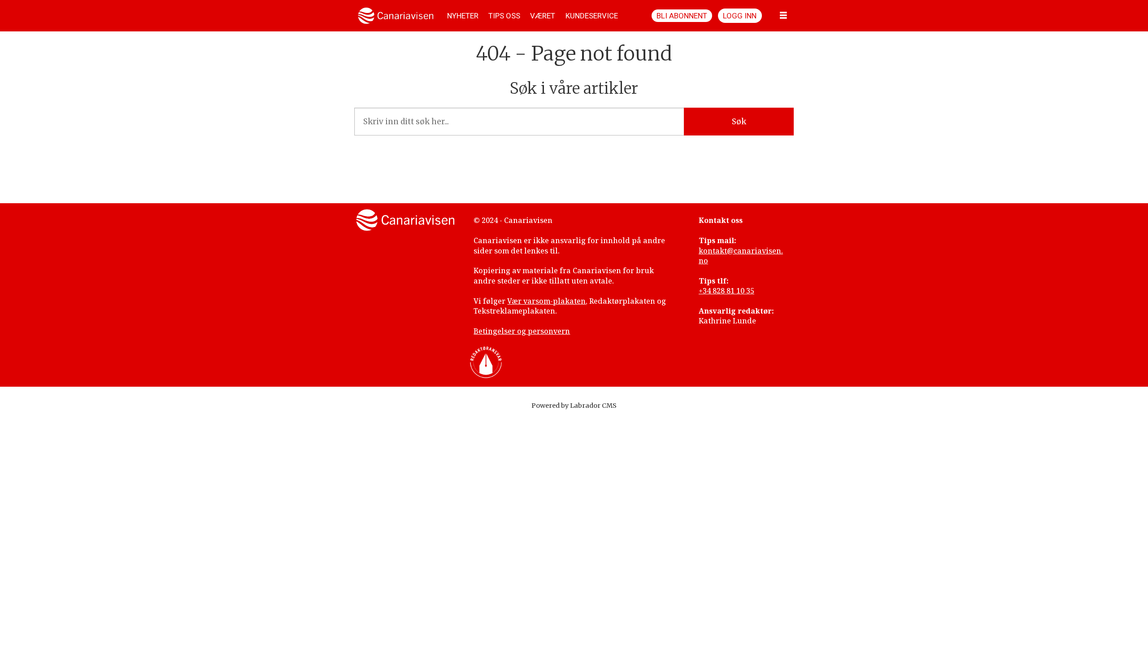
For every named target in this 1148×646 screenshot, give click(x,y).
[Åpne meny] (783, 15)
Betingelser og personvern (522, 331)
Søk (739, 122)
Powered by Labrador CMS (574, 406)
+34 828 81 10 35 (726, 291)
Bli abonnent (682, 15)
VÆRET (542, 15)
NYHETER (462, 15)
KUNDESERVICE (591, 15)
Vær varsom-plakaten (546, 301)
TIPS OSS (504, 15)
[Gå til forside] (396, 16)
